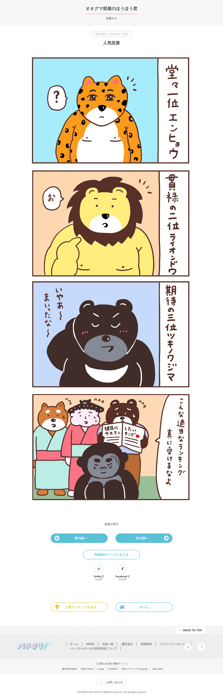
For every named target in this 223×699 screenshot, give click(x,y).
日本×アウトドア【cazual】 (134, 669)
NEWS (90, 644)
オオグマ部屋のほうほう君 (111, 8)
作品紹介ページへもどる (111, 554)
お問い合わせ (114, 682)
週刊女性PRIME (69, 669)
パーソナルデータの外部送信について (93, 648)
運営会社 (127, 644)
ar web (100, 669)
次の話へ (142, 538)
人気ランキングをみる (81, 607)
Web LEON (157, 669)
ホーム (144, 607)
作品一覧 (108, 644)
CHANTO (112, 669)
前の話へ (81, 538)
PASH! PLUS (87, 669)
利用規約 (146, 644)
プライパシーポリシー (174, 644)
